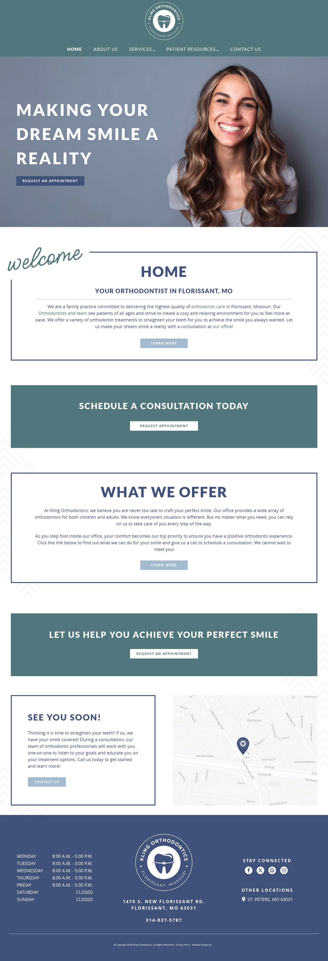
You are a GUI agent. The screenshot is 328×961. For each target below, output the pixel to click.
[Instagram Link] (284, 870)
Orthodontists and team (62, 313)
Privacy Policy (183, 944)
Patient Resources (191, 49)
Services (140, 49)
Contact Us (245, 49)
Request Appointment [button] (164, 426)
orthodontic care (208, 307)
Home (74, 49)
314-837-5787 (164, 920)
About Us (105, 49)
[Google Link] (272, 870)
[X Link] (260, 870)
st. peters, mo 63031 (269, 899)
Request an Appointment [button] (50, 180)
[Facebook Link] (248, 870)
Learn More (164, 343)
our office (222, 326)
